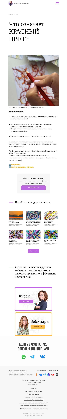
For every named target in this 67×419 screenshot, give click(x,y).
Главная (11, 14)
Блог (17, 14)
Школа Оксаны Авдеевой (21, 3)
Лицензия (12, 370)
